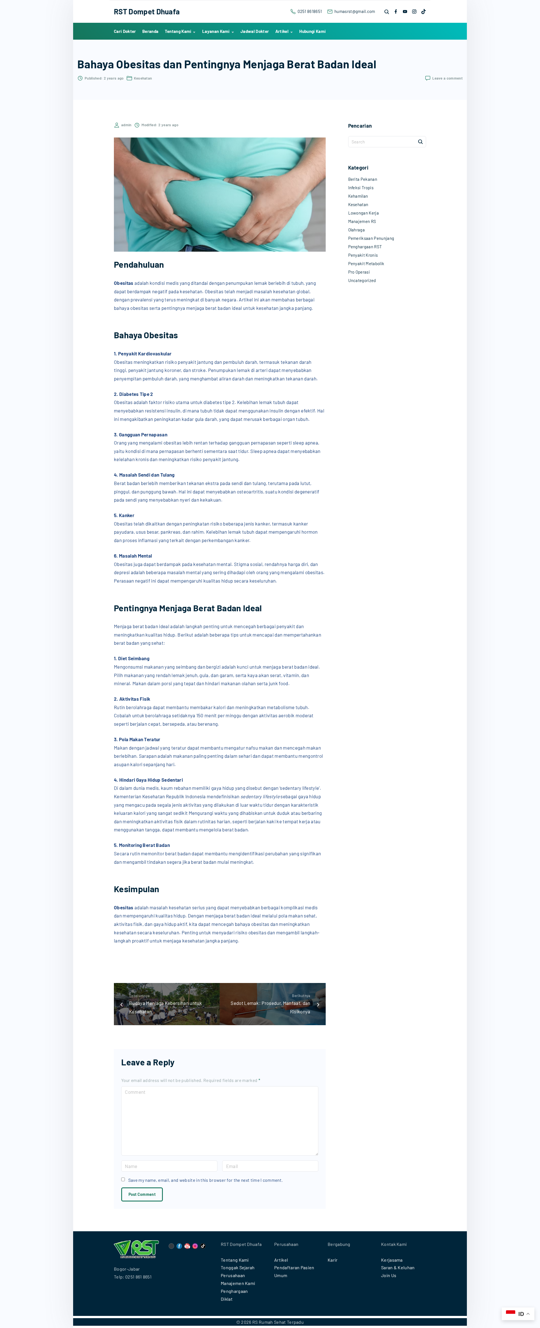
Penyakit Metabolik (366, 263)
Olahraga (356, 229)
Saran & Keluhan (398, 1267)
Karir (333, 1259)
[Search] (420, 141)
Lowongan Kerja (363, 212)
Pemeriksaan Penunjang (371, 238)
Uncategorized (362, 280)
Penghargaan (234, 1291)
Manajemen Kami (238, 1283)
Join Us (388, 1275)
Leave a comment (447, 78)
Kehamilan (358, 196)
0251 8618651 (310, 11)
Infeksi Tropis (361, 187)
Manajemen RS (362, 221)
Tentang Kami (235, 1259)
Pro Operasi (359, 271)
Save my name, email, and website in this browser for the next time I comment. (205, 1180)
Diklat (227, 1299)
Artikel (281, 1259)
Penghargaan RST (365, 246)
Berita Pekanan (362, 179)
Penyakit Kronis (363, 255)
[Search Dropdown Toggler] (387, 11)
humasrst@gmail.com (354, 11)
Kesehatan (143, 78)
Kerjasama (392, 1259)
